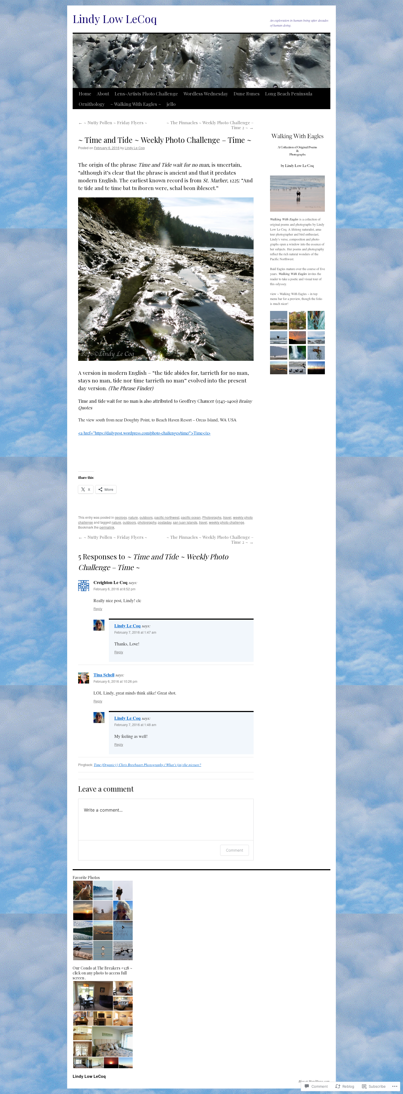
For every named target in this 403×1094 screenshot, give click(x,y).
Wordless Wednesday (205, 93)
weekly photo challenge (226, 522)
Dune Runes (247, 93)
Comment (234, 850)
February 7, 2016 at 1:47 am (135, 632)
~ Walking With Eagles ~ (135, 104)
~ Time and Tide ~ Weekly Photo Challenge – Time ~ (165, 140)
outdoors (146, 517)
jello (171, 104)
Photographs (212, 517)
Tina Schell (103, 674)
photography (147, 522)
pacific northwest (166, 517)
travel (227, 517)
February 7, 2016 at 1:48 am (135, 724)
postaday (164, 522)
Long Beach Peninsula (288, 93)
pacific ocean (191, 517)
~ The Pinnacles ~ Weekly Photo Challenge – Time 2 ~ (210, 125)
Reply (97, 608)
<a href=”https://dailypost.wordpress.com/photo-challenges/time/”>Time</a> (144, 433)
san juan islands (185, 522)
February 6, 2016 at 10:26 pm (115, 681)
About (103, 93)
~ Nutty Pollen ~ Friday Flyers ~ (112, 122)
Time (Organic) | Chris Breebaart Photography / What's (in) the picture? (147, 764)
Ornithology (92, 104)
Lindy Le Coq (135, 147)
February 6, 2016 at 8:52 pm (114, 588)
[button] (83, 890)
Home (85, 93)
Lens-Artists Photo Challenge (146, 93)
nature (133, 517)
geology (121, 517)
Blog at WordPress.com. (314, 1081)
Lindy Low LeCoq (115, 19)
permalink (107, 527)
